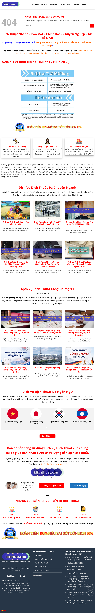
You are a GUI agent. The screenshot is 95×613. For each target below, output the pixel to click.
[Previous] (5, 419)
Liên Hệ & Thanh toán (80, 5)
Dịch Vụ (62, 5)
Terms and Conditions (15, 593)
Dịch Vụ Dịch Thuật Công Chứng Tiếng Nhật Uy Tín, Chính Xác (79, 332)
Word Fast (54, 464)
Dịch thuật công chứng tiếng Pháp (47, 368)
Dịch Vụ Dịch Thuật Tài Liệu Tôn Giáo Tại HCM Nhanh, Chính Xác (79, 224)
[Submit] (92, 25)
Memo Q (63, 464)
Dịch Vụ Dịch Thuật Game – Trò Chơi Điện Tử (16, 223)
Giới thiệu (35, 5)
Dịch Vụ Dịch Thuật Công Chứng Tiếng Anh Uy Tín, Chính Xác (16, 332)
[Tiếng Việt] (2, 610)
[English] (5, 610)
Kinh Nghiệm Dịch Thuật (43, 559)
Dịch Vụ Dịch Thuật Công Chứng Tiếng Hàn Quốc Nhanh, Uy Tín (16, 369)
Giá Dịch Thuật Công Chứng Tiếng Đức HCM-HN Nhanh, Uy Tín (79, 369)
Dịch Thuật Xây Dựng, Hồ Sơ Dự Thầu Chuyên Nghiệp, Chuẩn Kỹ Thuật (16, 264)
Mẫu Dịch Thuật (40, 567)
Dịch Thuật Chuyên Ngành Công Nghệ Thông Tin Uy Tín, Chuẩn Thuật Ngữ (47, 264)
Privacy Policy (23, 590)
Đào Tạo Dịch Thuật (42, 570)
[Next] (89, 419)
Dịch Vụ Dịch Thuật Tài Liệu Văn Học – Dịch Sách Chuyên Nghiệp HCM (79, 264)
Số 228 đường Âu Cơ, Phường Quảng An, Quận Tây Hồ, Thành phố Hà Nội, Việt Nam (79, 578)
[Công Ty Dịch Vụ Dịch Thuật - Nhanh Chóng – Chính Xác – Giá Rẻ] (15, 4)
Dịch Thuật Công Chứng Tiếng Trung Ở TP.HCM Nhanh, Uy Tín (47, 331)
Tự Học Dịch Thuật (41, 563)
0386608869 (77, 570)
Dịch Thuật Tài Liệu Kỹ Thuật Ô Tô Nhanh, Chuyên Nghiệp (47, 223)
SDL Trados (45, 464)
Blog (68, 5)
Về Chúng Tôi (39, 555)
